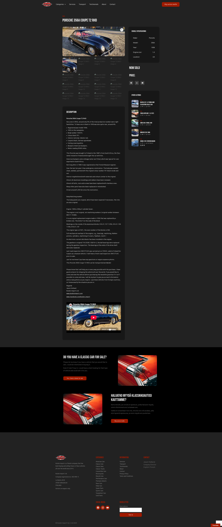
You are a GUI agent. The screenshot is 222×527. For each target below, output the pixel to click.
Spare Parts (99, 488)
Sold (63, 16)
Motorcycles (100, 473)
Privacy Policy (124, 473)
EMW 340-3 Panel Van (146, 123)
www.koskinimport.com (74, 293)
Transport (82, 4)
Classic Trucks (100, 469)
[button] (121, 29)
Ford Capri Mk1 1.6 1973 (147, 113)
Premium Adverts (101, 481)
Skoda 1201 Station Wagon (147, 141)
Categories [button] (60, 4)
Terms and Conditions (126, 476)
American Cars (100, 461)
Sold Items (99, 495)
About (104, 4)
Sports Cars (99, 490)
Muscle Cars (99, 476)
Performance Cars (101, 478)
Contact (112, 4)
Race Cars (99, 483)
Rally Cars (99, 486)
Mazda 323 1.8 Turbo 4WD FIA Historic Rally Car (147, 103)
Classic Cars (99, 464)
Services (72, 4)
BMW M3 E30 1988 (145, 132)
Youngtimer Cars (101, 493)
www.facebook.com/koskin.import (78, 296)
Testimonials (93, 4)
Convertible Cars (101, 471)
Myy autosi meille (171, 4)
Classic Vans (100, 466)
